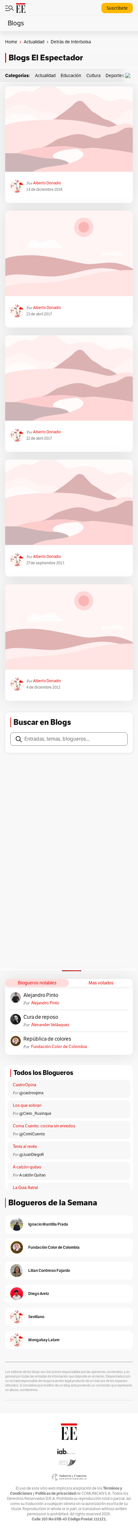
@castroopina (31, 1093)
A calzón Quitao (32, 1175)
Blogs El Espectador (46, 58)
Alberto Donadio (47, 183)
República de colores (47, 1039)
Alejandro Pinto (40, 995)
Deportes (115, 75)
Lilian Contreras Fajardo (49, 1270)
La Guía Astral (25, 1187)
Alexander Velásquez (50, 1024)
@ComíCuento (32, 1134)
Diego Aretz (38, 1293)
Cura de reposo (40, 1017)
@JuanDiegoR (31, 1154)
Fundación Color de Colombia (59, 1046)
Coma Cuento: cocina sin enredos (44, 1126)
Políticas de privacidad (55, 1493)
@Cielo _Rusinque (35, 1113)
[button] (129, 76)
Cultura (93, 75)
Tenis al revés (25, 1146)
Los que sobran (27, 1105)
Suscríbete (117, 8)
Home (11, 42)
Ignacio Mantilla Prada (48, 1224)
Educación (71, 75)
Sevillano (36, 1316)
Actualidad (34, 42)
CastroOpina (24, 1084)
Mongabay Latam (43, 1339)
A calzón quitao (27, 1167)
